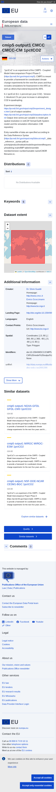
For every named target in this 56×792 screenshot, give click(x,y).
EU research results (11, 692)
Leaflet (19, 271)
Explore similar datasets (34, 516)
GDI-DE (12, 58)
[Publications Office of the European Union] (27, 576)
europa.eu (23, 728)
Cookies (6, 644)
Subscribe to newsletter (13, 607)
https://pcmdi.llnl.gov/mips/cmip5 (20, 76)
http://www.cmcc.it (34, 296)
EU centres (27, 750)
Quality (26, 529)
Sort (8, 171)
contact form (21, 747)
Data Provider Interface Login (15, 704)
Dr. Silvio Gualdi (33, 289)
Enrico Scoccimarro (35, 299)
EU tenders (7, 687)
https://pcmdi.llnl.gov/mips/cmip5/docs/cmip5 (25, 138)
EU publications (9, 700)
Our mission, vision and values (16, 665)
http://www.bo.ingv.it (35, 306)
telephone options (20, 744)
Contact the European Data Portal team (20, 603)
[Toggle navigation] (51, 24)
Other (8, 625)
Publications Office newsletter (15, 669)
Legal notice (7, 641)
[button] (46, 2)
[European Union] (27, 722)
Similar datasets (26, 536)
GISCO (48, 271)
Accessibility (8, 648)
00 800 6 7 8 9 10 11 (18, 741)
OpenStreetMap (30, 271)
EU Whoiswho (8, 696)
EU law (5, 683)
